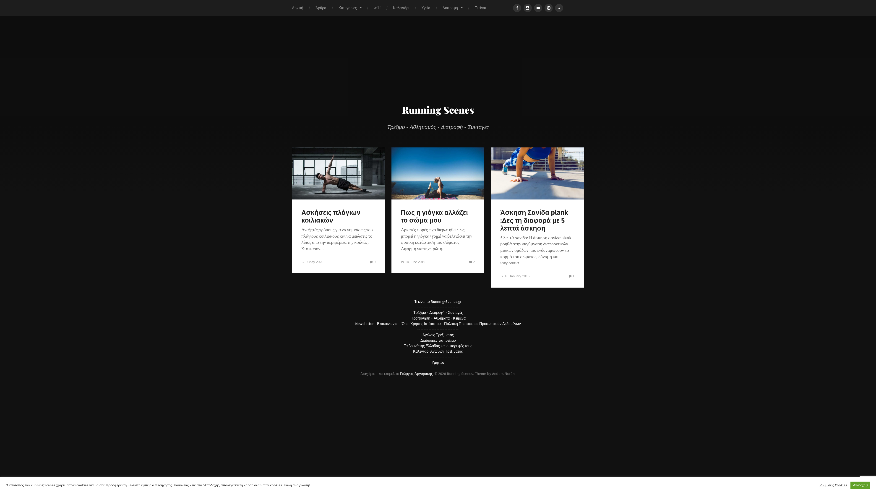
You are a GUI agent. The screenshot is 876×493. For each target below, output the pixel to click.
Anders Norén (503, 374)
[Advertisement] (438, 67)
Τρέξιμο (419, 312)
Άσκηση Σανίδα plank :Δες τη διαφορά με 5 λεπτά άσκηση (534, 220)
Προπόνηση (420, 318)
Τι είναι (480, 8)
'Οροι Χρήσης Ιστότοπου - (422, 324)
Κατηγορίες (348, 8)
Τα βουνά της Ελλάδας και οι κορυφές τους (438, 346)
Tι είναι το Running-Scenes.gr (438, 301)
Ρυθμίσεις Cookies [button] (833, 485)
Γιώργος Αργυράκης (416, 374)
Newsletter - (366, 324)
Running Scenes (438, 109)
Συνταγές (455, 312)
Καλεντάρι (401, 8)
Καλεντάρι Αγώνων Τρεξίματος (438, 351)
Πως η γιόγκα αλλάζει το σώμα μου (434, 217)
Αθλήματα (442, 318)
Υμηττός (438, 362)
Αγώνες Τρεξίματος (438, 335)
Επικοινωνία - (389, 324)
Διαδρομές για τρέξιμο (438, 340)
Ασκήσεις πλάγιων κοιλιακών (330, 217)
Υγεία (426, 8)
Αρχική (297, 8)
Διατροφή (450, 8)
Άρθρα (320, 8)
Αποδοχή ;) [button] (860, 485)
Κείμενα (459, 318)
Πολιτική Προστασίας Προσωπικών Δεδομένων (482, 324)
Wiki (377, 8)
